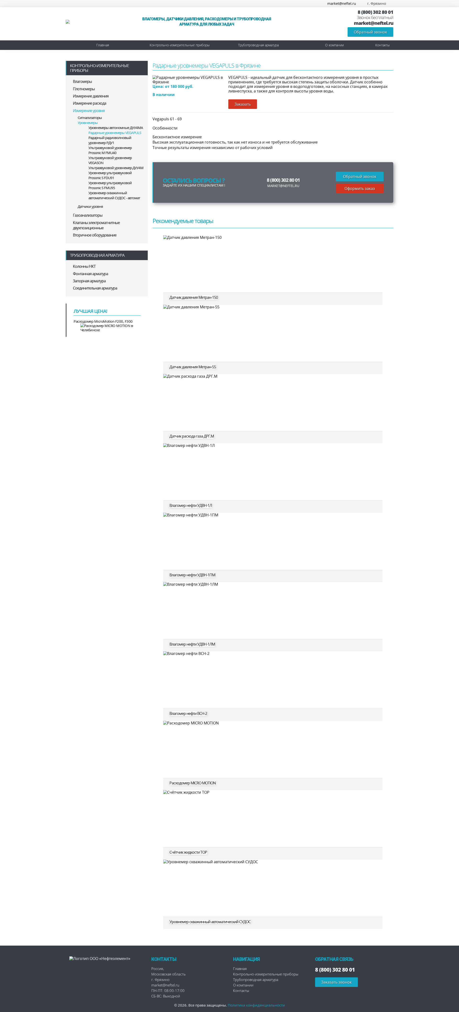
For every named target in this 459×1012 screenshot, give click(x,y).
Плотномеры (84, 88)
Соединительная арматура (95, 288)
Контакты (382, 45)
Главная (102, 45)
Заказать (243, 104)
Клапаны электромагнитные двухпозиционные (96, 225)
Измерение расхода (89, 103)
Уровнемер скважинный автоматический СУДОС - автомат (114, 195)
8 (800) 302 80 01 (375, 12)
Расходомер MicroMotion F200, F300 (103, 321)
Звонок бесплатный (375, 17)
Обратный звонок (370, 32)
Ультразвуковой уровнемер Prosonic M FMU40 (110, 150)
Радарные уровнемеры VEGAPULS (114, 132)
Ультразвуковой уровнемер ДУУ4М (115, 167)
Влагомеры (82, 81)
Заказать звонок (336, 982)
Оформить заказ (359, 188)
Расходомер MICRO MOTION (192, 783)
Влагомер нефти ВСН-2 (188, 713)
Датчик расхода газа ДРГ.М (191, 436)
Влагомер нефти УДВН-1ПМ (192, 575)
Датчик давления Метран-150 (193, 297)
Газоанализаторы (87, 215)
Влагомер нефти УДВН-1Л (190, 505)
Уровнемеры (88, 122)
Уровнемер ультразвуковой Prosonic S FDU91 (110, 175)
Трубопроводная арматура (258, 45)
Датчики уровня (90, 206)
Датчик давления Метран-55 (192, 366)
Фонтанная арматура (90, 273)
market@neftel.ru (341, 3)
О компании (334, 45)
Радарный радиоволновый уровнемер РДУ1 (109, 140)
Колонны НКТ (84, 266)
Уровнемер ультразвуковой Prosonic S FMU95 (110, 185)
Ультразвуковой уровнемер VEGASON (110, 160)
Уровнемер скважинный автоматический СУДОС (210, 921)
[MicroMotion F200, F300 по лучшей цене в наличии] (107, 327)
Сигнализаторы (90, 117)
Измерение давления (91, 96)
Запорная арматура (89, 281)
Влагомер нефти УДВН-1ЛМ (192, 644)
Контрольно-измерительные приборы (180, 45)
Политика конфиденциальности (256, 1005)
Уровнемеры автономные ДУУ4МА (115, 127)
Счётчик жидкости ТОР (188, 852)
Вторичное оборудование (94, 235)
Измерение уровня (89, 110)
